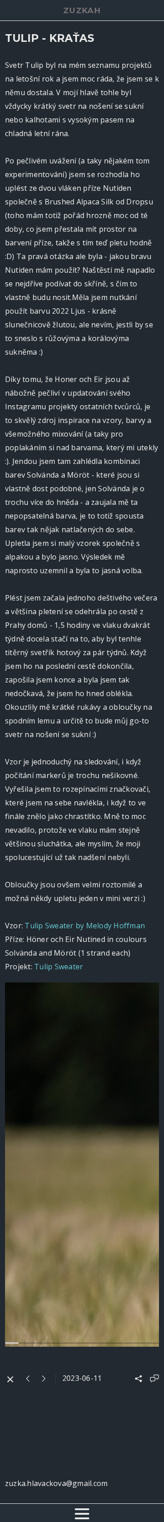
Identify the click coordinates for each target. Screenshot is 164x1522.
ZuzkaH (82, 10)
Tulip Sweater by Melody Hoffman (85, 926)
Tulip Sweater (58, 967)
